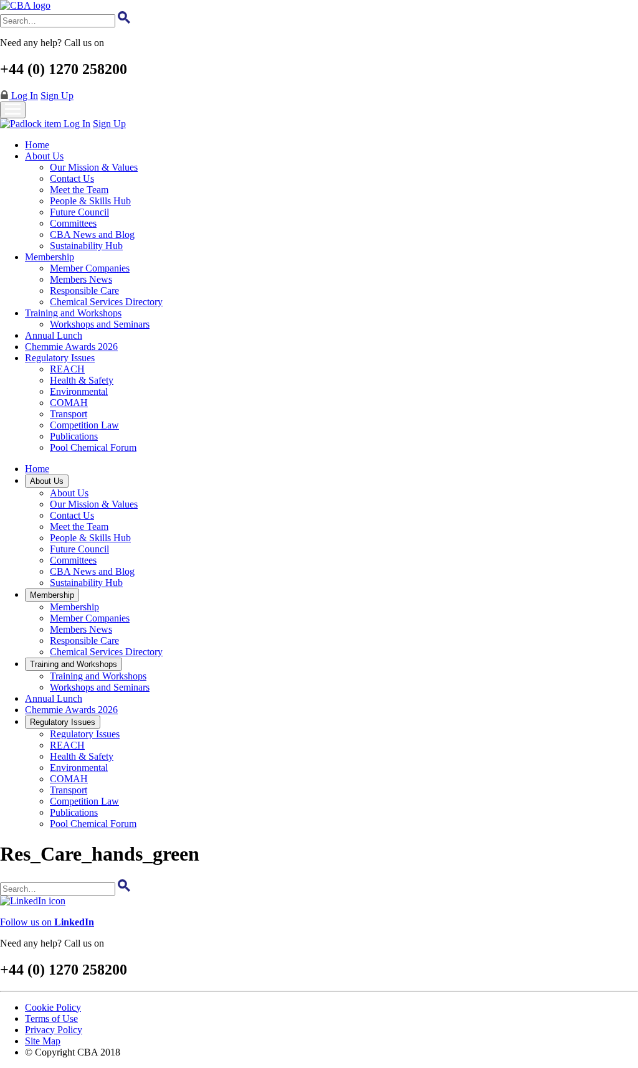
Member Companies (90, 268)
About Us (44, 156)
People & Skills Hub (90, 201)
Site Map (42, 1041)
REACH (67, 369)
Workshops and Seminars (100, 324)
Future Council (79, 212)
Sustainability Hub (86, 245)
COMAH (69, 402)
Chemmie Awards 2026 (71, 346)
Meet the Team (79, 189)
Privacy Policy (53, 1029)
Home (37, 144)
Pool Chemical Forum (93, 447)
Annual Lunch (53, 335)
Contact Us (72, 178)
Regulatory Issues (60, 357)
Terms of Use (51, 1018)
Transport (68, 414)
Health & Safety (81, 380)
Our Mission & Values (94, 167)
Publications (74, 436)
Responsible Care (84, 290)
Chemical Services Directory (106, 301)
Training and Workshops (73, 313)
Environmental (79, 391)
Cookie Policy (53, 1007)
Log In (23, 95)
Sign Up (57, 95)
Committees (73, 223)
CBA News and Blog (92, 234)
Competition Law (84, 425)
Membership (49, 257)
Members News (81, 279)
